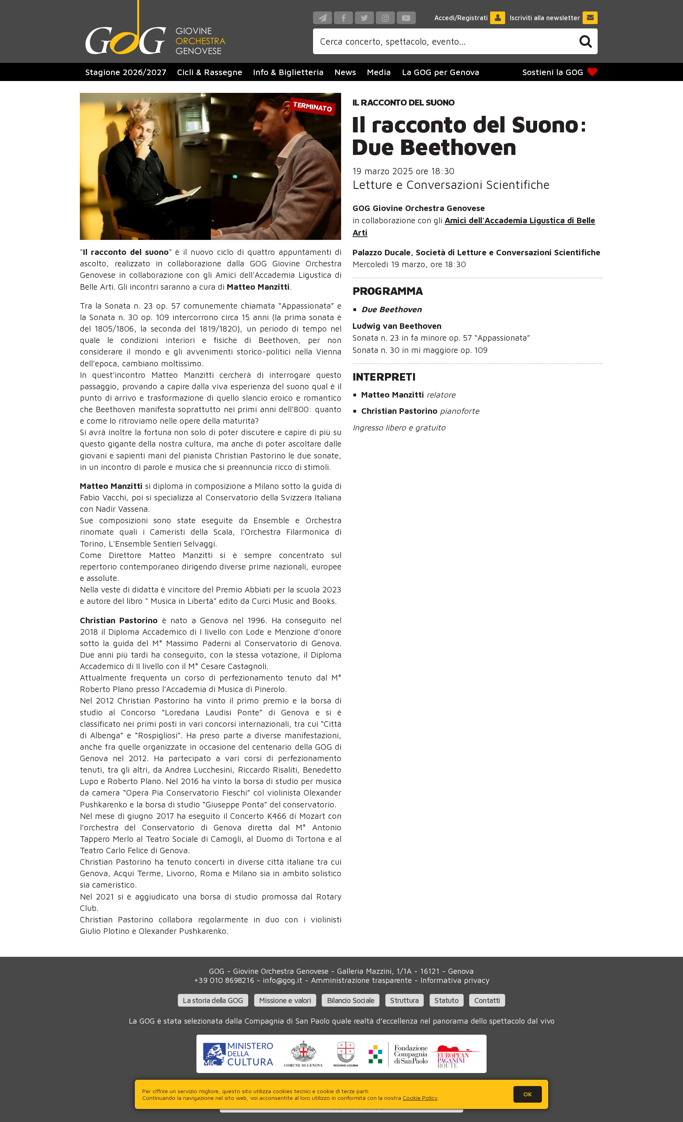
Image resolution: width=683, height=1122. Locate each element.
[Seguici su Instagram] (385, 17)
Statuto (446, 1000)
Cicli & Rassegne (209, 72)
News (345, 72)
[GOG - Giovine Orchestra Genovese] (155, 27)
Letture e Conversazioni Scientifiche (451, 184)
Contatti (487, 1000)
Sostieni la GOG (553, 72)
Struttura (404, 1000)
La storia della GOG (213, 1000)
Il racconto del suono (404, 102)
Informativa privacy (455, 979)
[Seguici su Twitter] (364, 17)
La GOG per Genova (440, 72)
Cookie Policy (420, 1097)
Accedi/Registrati (461, 18)
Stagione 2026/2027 (125, 72)
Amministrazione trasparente (361, 979)
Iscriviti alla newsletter (545, 18)
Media (379, 72)
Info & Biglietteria (288, 72)
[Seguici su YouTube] (406, 17)
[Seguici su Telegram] (322, 17)
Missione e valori (285, 1000)
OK (527, 1093)
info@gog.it (282, 979)
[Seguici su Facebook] (343, 17)
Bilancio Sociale (350, 1000)
